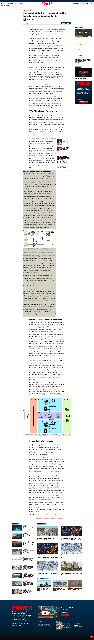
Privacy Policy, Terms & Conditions (44, 624)
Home (2, 5)
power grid (46, 518)
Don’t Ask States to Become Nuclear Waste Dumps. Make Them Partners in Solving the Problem (28, 536)
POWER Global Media (80, 78)
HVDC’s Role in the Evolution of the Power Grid (71, 556)
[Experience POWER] (77, 1)
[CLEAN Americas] (91, 1)
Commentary (25, 533)
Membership (44, 622)
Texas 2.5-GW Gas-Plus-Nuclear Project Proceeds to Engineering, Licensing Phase (28, 584)
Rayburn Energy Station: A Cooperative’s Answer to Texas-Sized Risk (59, 589)
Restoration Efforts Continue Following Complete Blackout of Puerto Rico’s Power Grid (63, 148)
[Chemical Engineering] (68, 1)
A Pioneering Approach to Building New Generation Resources (75, 589)
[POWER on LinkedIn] (20, 626)
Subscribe (69, 627)
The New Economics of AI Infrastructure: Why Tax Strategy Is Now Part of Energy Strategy (28, 568)
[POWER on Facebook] (16, 626)
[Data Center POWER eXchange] (85, 1)
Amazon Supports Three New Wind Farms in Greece (63, 167)
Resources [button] (15, 3)
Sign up (79, 626)
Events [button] (10, 3)
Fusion (24, 589)
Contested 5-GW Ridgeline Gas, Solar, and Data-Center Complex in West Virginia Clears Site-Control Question (28, 576)
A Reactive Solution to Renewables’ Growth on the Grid (45, 539)
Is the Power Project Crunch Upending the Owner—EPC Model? (42, 589)
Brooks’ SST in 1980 (59, 128)
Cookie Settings (40, 626)
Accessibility (46, 626)
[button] (1, 3)
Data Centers (25, 525)
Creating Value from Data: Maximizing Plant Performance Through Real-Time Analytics (83, 40)
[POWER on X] (18, 626)
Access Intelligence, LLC (44, 634)
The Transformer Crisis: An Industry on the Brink (71, 574)
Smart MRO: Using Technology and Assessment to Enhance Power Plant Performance (82, 51)
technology (53, 518)
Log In (91, 3)
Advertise (82, 3)
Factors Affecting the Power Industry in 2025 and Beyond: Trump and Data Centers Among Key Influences (63, 158)
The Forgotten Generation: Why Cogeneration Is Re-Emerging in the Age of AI (28, 551)
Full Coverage (7, 5)
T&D (58, 146)
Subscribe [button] (87, 3)
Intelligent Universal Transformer (37, 131)
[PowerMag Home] (47, 3)
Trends (58, 150)
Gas (53, 587)
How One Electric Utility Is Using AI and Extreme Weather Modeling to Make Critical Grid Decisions (83, 60)
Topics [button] (7, 3)
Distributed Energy (61, 160)
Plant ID (76, 3)
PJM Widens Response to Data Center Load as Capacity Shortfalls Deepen (28, 559)
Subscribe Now (83, 101)
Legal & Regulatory (27, 541)
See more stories (61, 169)
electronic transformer (58, 117)
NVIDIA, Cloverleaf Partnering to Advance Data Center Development (28, 527)
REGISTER (77, 45)
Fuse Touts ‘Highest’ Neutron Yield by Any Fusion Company (27, 591)
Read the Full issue (41, 591)
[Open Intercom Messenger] (91, 637)
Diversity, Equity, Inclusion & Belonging (44, 625)
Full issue (64, 143)
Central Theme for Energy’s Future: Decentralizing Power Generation (63, 162)
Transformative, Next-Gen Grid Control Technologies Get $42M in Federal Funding (71, 539)
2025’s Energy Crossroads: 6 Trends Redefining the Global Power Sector (63, 152)
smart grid (60, 518)
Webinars (78, 27)
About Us (49, 622)
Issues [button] (20, 3)
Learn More (64, 614)
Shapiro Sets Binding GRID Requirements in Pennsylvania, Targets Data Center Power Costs (28, 544)
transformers (39, 518)
